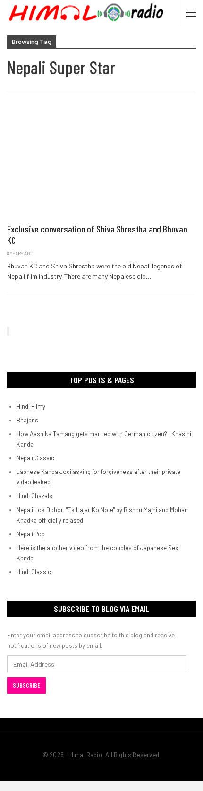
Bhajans (27, 420)
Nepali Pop (31, 534)
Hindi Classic (34, 572)
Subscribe (26, 685)
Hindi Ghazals (34, 495)
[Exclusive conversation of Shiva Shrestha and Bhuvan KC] (101, 162)
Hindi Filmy (31, 406)
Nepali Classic (35, 458)
